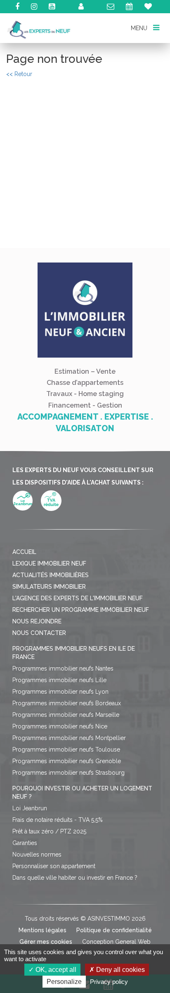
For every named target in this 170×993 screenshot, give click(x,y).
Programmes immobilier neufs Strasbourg (68, 772)
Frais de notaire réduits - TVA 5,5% (57, 819)
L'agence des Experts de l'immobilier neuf (77, 598)
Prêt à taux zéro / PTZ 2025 (49, 831)
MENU (139, 27)
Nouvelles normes (36, 854)
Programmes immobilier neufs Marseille (65, 714)
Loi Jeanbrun (29, 808)
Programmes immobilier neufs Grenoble (66, 761)
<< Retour (19, 74)
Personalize (64, 981)
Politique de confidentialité (114, 930)
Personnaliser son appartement (53, 866)
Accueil (24, 552)
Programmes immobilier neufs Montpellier (69, 738)
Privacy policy (109, 981)
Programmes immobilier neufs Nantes (62, 668)
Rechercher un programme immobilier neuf (80, 609)
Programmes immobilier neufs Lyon (60, 691)
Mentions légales (42, 930)
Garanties (24, 843)
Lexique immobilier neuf (49, 563)
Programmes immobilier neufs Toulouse (66, 749)
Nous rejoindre (36, 621)
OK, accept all (55, 969)
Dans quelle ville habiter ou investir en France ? (74, 877)
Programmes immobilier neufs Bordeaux (66, 703)
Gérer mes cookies (45, 941)
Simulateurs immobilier (49, 586)
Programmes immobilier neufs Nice (59, 726)
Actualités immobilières (50, 575)
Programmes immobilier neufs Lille (59, 680)
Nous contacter (39, 633)
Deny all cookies (119, 969)
